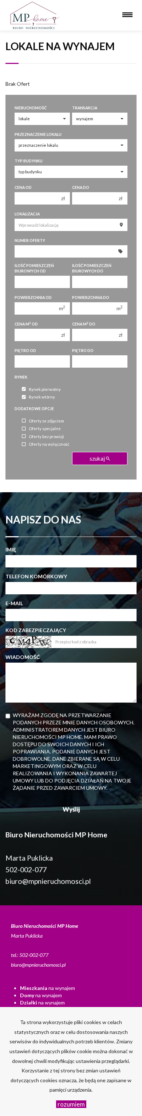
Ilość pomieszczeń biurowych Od (34, 268)
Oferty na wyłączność (49, 444)
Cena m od (26, 324)
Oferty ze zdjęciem (46, 420)
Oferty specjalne (45, 428)
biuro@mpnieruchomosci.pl (48, 881)
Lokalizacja (27, 214)
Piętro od (25, 350)
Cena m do (83, 324)
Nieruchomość (31, 108)
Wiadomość (22, 657)
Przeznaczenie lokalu (38, 134)
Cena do (80, 187)
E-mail (14, 603)
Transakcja (84, 108)
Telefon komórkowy (36, 576)
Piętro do (83, 350)
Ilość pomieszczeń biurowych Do (91, 268)
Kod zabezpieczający (35, 630)
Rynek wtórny (42, 397)
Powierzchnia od (33, 297)
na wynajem (47, 988)
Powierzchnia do (90, 297)
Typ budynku (29, 161)
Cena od (23, 187)
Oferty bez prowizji (46, 436)
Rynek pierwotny (45, 389)
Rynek (21, 377)
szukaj (98, 458)
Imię (10, 549)
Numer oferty (30, 240)
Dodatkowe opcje (34, 409)
